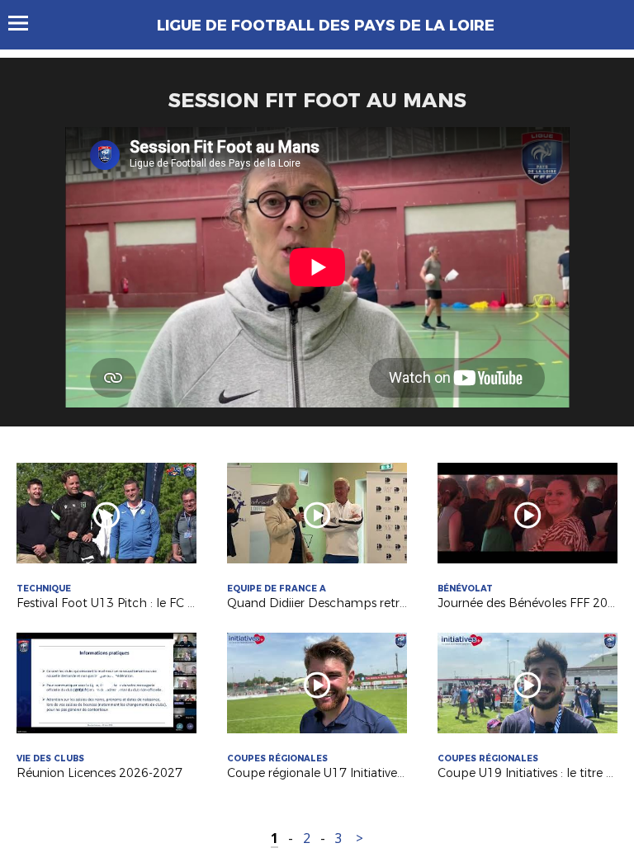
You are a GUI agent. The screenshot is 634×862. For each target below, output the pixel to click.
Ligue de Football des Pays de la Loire (325, 25)
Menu (26, 23)
